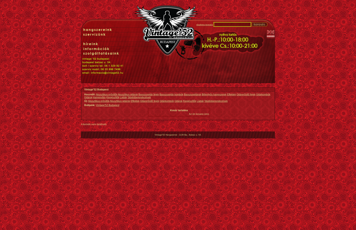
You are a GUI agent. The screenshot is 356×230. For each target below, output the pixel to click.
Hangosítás (99, 97)
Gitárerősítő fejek (246, 94)
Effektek (231, 94)
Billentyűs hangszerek (214, 94)
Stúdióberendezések (139, 97)
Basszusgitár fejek (148, 94)
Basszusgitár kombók (171, 94)
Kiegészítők (112, 97)
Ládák (123, 97)
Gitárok (88, 97)
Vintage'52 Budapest (107, 105)
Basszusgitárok (192, 94)
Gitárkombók (263, 94)
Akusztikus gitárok (128, 94)
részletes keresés (204, 24)
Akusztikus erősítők (106, 94)
